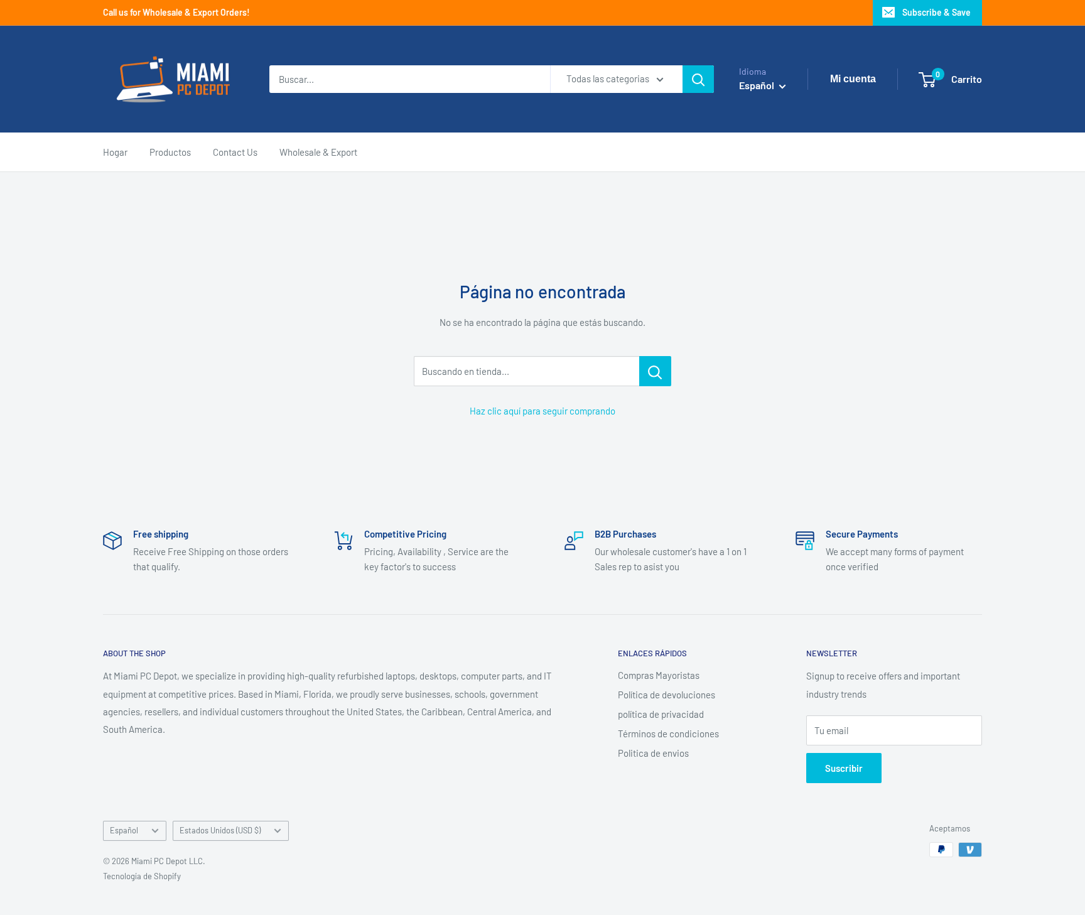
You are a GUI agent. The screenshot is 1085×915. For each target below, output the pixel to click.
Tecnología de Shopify (142, 876)
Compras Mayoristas (658, 675)
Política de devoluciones (666, 694)
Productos (170, 152)
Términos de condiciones (668, 733)
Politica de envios (653, 753)
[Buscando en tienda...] (655, 371)
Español (124, 830)
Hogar (115, 152)
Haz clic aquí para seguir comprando (542, 410)
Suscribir (844, 768)
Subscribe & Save (936, 12)
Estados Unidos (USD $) (220, 830)
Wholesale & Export (318, 152)
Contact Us (235, 152)
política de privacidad (661, 714)
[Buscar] (698, 79)
